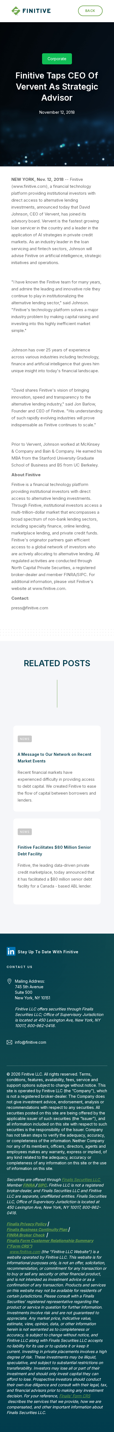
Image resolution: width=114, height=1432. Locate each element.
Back (90, 11)
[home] (33, 11)
